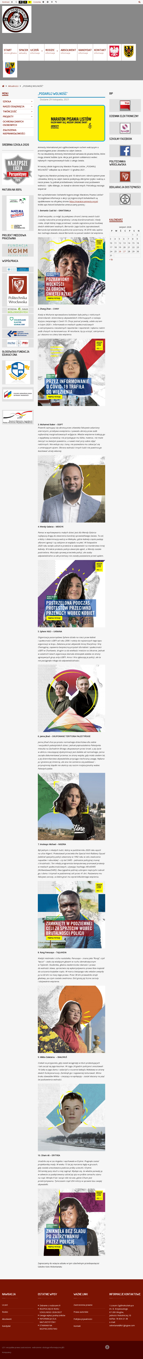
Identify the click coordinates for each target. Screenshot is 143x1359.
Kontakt (77, 1326)
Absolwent (7, 1319)
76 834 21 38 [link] (122, 1318)
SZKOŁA (7, 101)
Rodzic (5, 1312)
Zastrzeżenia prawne (83, 1305)
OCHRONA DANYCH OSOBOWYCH (13, 123)
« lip (111, 259)
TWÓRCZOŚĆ (10, 111)
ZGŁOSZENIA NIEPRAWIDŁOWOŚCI (14, 132)
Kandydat (6, 1326)
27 (124, 251)
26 (120, 251)
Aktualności (13, 86)
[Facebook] (107, 1347)
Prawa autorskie (81, 1312)
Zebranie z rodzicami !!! (50, 1305)
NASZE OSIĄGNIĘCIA (13, 106)
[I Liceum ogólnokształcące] (16, 19)
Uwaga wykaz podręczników (52, 1315)
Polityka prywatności (83, 1319)
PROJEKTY (8, 116)
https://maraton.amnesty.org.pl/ (83, 201)
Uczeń (5, 1305)
